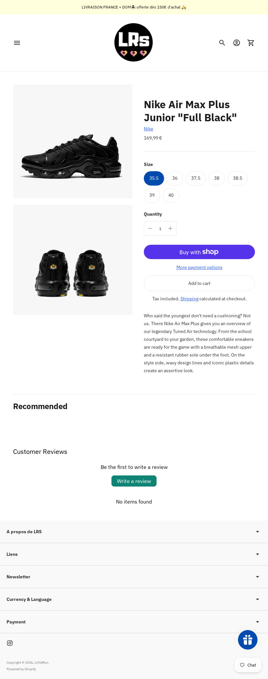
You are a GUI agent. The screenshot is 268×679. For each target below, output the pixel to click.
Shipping (189, 299)
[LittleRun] (134, 42)
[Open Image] (72, 141)
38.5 (237, 178)
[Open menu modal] (17, 43)
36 (174, 178)
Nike (148, 129)
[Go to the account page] (236, 43)
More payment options (199, 267)
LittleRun (41, 662)
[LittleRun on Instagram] (10, 643)
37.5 (195, 178)
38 (216, 178)
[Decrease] (150, 228)
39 (152, 195)
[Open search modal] (222, 43)
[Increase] (170, 228)
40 (171, 195)
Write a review (134, 481)
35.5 (154, 178)
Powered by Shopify (21, 669)
